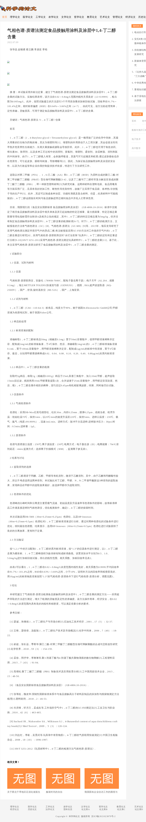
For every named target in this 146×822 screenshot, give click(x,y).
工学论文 (41, 17)
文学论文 (66, 17)
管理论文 (118, 17)
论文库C (121, 809)
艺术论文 (105, 17)
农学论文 (53, 17)
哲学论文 (79, 17)
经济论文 (130, 17)
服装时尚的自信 (54, 792)
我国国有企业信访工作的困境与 (101, 792)
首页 (4, 17)
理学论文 (15, 17)
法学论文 (50, 809)
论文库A (85, 809)
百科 (134, 121)
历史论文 (32, 809)
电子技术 (136, 139)
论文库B (103, 809)
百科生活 (67, 809)
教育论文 (92, 17)
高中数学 (136, 148)
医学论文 (28, 17)
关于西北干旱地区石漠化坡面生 (23, 792)
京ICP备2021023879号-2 (103, 816)
